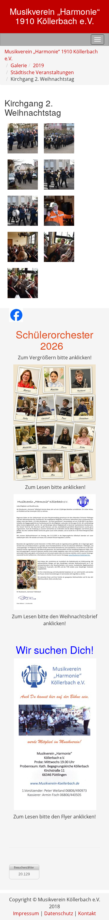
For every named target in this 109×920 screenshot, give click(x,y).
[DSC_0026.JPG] (59, 210)
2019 (38, 65)
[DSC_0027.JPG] (23, 246)
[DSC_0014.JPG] (59, 174)
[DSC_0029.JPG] (59, 246)
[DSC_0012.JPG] (23, 174)
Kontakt (87, 913)
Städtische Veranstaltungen (42, 72)
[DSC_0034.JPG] (23, 282)
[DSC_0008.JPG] (59, 137)
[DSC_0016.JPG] (23, 210)
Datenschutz (58, 913)
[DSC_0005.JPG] (23, 137)
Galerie (19, 65)
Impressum (26, 913)
